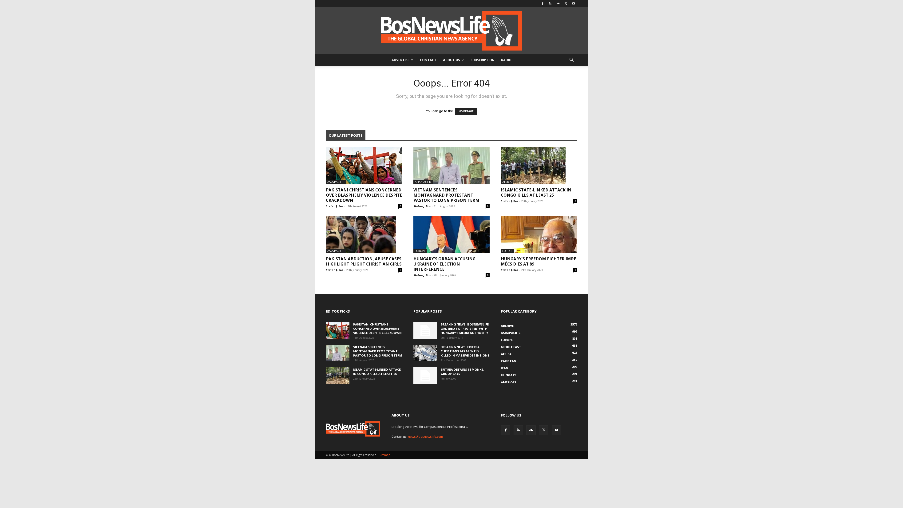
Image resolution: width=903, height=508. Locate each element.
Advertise (400, 60)
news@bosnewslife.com (425, 436)
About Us (451, 60)
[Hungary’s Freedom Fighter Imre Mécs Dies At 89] (539, 234)
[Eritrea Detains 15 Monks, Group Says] (425, 375)
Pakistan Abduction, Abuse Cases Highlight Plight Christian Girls (364, 261)
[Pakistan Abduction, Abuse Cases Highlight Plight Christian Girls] (364, 234)
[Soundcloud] (558, 3)
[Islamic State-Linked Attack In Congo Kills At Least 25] (539, 165)
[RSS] (550, 3)
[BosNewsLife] (451, 30)
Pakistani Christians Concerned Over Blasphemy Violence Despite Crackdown (364, 195)
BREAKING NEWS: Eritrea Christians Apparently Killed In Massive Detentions (465, 351)
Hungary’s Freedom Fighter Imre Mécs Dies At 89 (538, 261)
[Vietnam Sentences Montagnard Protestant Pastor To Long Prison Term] (451, 165)
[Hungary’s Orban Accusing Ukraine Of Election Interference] (451, 234)
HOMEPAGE (466, 111)
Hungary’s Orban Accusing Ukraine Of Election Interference (444, 264)
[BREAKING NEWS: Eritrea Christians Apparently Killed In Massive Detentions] (425, 353)
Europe (420, 251)
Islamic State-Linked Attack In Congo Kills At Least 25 (536, 192)
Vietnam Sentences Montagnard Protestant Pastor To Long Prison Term (446, 195)
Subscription (483, 60)
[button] (571, 60)
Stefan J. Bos (334, 206)
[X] (565, 3)
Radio (506, 60)
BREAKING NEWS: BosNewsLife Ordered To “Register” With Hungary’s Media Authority (465, 328)
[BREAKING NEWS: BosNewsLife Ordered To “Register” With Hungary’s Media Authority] (425, 330)
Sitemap (385, 455)
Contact (428, 60)
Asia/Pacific (335, 182)
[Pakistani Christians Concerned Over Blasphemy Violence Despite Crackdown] (364, 165)
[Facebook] (542, 3)
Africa (507, 182)
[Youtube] (573, 3)
